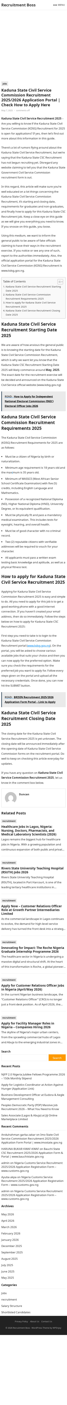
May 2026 (7, 1214)
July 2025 (7, 1265)
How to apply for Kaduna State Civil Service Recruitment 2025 (31, 304)
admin (5, 1163)
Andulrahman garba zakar (18, 1134)
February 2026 (10, 1233)
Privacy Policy (21, 1321)
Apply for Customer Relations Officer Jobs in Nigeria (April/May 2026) (32, 987)
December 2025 (11, 1246)
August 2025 (9, 1259)
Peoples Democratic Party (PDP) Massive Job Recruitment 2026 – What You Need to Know (30, 1107)
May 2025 (7, 1277)
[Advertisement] (33, 46)
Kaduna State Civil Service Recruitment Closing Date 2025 (33, 312)
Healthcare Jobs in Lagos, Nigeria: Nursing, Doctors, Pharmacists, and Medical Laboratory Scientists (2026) (28, 830)
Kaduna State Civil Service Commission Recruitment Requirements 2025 (28, 296)
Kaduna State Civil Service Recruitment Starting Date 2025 (33, 288)
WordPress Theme (40, 1327)
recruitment (9, 821)
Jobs (5, 83)
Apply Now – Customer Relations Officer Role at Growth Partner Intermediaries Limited (31, 910)
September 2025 (12, 1252)
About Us (34, 1321)
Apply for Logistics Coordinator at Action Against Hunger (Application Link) (32, 1086)
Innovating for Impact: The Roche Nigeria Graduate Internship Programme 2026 (32, 949)
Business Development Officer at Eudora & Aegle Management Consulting (32, 1097)
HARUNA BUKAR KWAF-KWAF (20, 1149)
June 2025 (7, 1271)
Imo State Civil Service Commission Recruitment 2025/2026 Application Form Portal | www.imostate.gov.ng (31, 1138)
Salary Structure (11, 1306)
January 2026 (10, 1240)
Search (6, 1051)
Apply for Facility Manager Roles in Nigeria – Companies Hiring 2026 (27, 1025)
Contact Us (46, 1321)
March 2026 (9, 1227)
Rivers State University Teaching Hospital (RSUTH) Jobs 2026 (32, 870)
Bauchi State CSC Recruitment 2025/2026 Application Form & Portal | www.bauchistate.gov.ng (32, 1153)
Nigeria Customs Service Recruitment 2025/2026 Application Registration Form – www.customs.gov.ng (32, 1167)
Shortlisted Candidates (15, 1312)
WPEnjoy (57, 1327)
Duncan (24, 794)
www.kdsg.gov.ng (38, 645)
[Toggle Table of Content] (58, 282)
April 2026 (7, 1220)
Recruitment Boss (18, 5)
